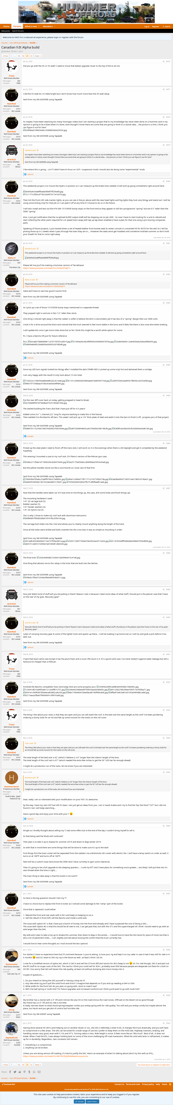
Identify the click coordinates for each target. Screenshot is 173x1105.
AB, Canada (15, 111)
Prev (6, 56)
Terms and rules (133, 1084)
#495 (168, 772)
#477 (168, 89)
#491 (168, 654)
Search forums (18, 31)
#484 (168, 365)
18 (19, 56)
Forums (17, 26)
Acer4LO (11, 159)
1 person (30, 174)
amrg (11, 1009)
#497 (168, 893)
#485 (168, 395)
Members (48, 26)
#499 (168, 995)
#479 (168, 145)
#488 (168, 553)
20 (27, 56)
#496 (168, 826)
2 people (30, 436)
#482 (168, 274)
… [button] (15, 56)
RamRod (6, 51)
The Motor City (14, 267)
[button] (39, 26)
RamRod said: (30, 150)
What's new (31, 26)
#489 (168, 589)
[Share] (163, 61)
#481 (168, 243)
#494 (168, 738)
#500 (168, 1023)
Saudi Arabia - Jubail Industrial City (12, 797)
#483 (168, 303)
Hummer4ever (11, 786)
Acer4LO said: (30, 622)
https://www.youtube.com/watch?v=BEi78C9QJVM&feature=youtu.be (55, 1056)
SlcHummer (12, 964)
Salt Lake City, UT (13, 974)
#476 (168, 61)
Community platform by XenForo (86, 1089)
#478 (168, 117)
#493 (168, 710)
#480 (168, 181)
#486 (168, 443)
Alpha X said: (30, 279)
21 (31, 56)
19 (23, 56)
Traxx (11, 75)
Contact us (119, 1084)
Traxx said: (29, 743)
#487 (168, 488)
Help (158, 1084)
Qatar (18, 1017)
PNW (18, 83)
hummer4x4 (9, 1084)
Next (37, 56)
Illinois (17, 167)
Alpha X (12, 257)
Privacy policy (148, 1084)
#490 (168, 617)
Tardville (17, 1045)
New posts (5, 31)
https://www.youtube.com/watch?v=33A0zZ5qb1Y (46, 268)
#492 (168, 682)
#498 (168, 950)
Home (6, 26)
